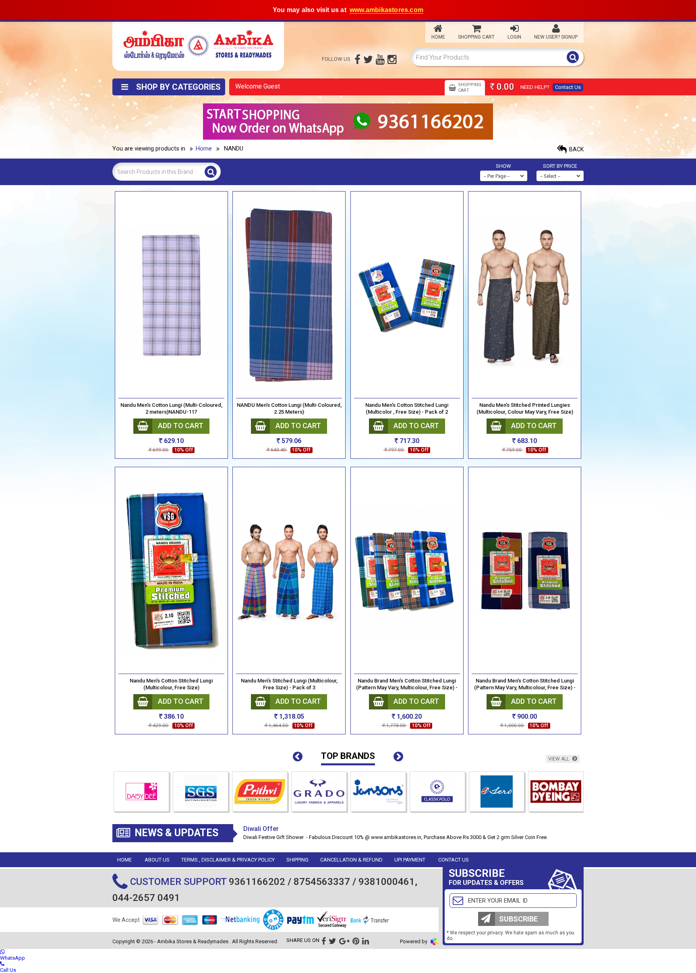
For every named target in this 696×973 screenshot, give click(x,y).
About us (157, 860)
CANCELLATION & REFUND (351, 860)
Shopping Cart (476, 37)
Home (438, 37)
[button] (298, 757)
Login (514, 37)
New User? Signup (556, 37)
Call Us (8, 970)
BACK (576, 149)
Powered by (414, 941)
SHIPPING (297, 860)
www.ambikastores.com (386, 9)
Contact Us (568, 87)
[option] (142, 793)
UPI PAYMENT (409, 860)
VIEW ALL (559, 759)
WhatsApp (12, 958)
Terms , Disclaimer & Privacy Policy (228, 860)
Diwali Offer (261, 829)
